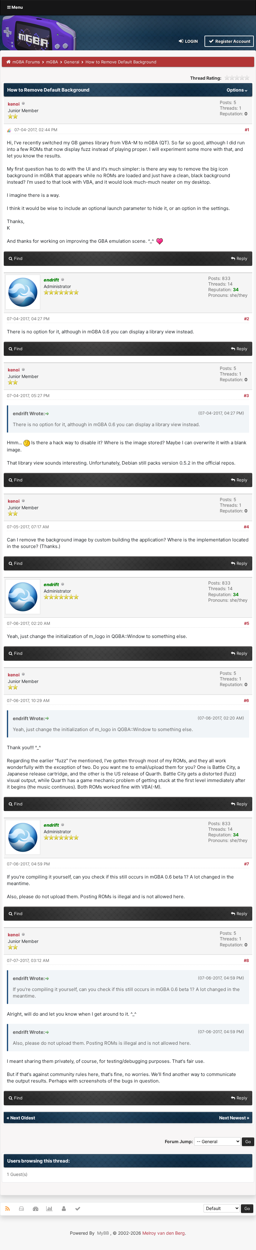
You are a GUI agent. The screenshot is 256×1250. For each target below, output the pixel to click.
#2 (246, 318)
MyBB (103, 1233)
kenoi (14, 104)
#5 (246, 623)
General (71, 61)
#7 (246, 863)
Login (191, 41)
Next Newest (232, 1117)
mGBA (52, 61)
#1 (247, 129)
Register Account (232, 41)
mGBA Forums (26, 61)
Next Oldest (22, 1117)
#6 (246, 700)
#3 (246, 395)
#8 (246, 960)
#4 (246, 526)
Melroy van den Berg (163, 1233)
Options (236, 89)
